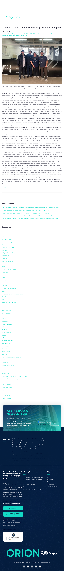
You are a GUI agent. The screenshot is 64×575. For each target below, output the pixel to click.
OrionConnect (6, 351)
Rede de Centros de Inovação (10, 379)
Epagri (4, 277)
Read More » (5, 187)
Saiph (3, 390)
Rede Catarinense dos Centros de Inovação (15, 376)
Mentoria (4, 329)
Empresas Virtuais (7, 275)
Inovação (4, 307)
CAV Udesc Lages (7, 239)
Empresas (5, 33)
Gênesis (4, 291)
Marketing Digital (7, 324)
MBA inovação (6, 327)
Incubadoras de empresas (9, 305)
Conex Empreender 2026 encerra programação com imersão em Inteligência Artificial (27, 213)
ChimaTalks (5, 244)
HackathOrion (6, 296)
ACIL (3, 236)
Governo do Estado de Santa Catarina (13, 294)
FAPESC (4, 285)
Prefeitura (5, 362)
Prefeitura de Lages (8, 365)
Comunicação (6, 255)
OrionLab (4, 354)
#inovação (12, 35)
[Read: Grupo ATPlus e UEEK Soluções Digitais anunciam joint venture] (32, 61)
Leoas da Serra (6, 316)
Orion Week (5, 348)
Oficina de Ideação (7, 340)
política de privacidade (43, 424)
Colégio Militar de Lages (9, 253)
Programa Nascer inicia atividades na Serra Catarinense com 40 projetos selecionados (27, 215)
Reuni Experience (7, 387)
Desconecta (5, 264)
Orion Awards (6, 343)
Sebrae (4, 392)
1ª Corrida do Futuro (8, 231)
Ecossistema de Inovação (9, 269)
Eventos (4, 283)
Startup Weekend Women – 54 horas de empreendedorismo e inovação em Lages (26, 210)
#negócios (24, 35)
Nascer (4, 335)
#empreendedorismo (49, 33)
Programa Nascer (7, 368)
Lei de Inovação (6, 313)
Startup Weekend (7, 398)
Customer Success (7, 261)
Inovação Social (6, 310)
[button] (39, 3)
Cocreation (5, 250)
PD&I (3, 359)
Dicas (3, 266)
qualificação (5, 373)
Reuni (3, 381)
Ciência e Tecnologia (8, 247)
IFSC (3, 299)
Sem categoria (6, 395)
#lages (18, 35)
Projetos (4, 370)
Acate (3, 233)
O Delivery (5, 338)
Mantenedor (5, 321)
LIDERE (4, 318)
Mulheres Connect (7, 332)
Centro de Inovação (7, 242)
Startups (4, 401)
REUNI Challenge (7, 384)
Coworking (5, 258)
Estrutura (4, 280)
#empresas (5, 35)
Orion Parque (12, 33)
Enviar (54, 423)
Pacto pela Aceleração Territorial (11, 357)
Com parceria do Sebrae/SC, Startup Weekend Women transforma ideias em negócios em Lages (30, 207)
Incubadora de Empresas (9, 302)
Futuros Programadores (9, 288)
